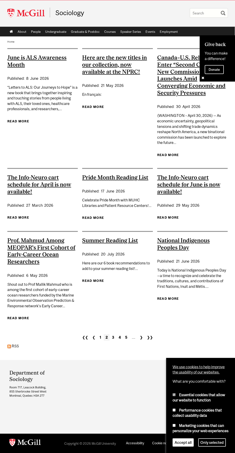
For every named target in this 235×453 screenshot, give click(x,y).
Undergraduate (55, 31)
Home (11, 31)
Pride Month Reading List (115, 177)
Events (150, 31)
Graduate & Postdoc (85, 31)
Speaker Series (130, 31)
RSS (15, 346)
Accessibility (135, 443)
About (22, 31)
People (36, 31)
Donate (214, 69)
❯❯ (150, 337)
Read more (18, 121)
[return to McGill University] (25, 443)
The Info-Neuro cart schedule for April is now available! (39, 184)
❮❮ (85, 337)
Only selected (212, 442)
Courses (110, 31)
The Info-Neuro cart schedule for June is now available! (188, 184)
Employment (169, 31)
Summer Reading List (110, 240)
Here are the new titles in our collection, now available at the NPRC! (114, 64)
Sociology (69, 12)
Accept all (183, 442)
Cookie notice (162, 443)
